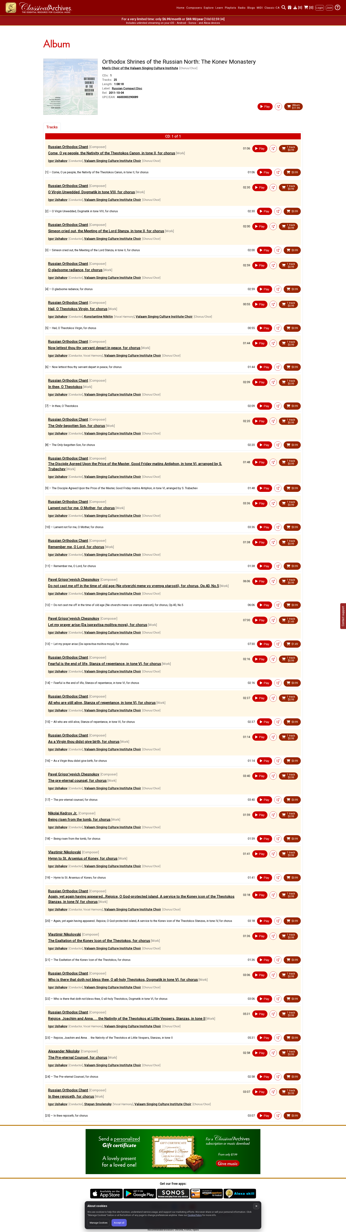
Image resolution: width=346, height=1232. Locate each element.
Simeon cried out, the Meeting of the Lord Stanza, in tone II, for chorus (106, 231)
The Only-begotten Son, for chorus (76, 426)
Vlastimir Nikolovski (64, 852)
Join (329, 7)
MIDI (260, 7)
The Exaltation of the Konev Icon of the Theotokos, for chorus (99, 940)
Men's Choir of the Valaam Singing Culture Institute (140, 68)
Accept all (119, 1222)
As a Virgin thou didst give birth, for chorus (83, 741)
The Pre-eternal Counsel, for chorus (77, 1057)
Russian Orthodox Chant (68, 147)
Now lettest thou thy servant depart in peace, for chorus (94, 348)
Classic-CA (272, 7)
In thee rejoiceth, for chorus (71, 1096)
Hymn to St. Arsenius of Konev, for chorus (82, 858)
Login (319, 7)
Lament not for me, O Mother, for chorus (81, 508)
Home (181, 7)
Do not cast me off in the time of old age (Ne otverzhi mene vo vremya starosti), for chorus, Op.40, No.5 (133, 586)
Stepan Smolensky (98, 1104)
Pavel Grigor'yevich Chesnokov (73, 579)
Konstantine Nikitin (98, 316)
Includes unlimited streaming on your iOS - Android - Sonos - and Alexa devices (173, 23)
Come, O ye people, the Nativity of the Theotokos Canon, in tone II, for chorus (111, 153)
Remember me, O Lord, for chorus (76, 547)
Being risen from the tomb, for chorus (79, 819)
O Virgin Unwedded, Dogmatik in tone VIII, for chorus (91, 192)
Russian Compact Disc (127, 88)
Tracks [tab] (52, 127)
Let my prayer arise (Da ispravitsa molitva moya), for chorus (97, 625)
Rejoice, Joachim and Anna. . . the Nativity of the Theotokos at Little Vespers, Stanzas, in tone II (126, 1018)
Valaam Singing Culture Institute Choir (112, 161)
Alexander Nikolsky (64, 1051)
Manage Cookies (98, 1222)
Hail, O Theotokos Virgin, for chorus (77, 309)
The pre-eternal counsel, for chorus (77, 780)
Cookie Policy (195, 1215)
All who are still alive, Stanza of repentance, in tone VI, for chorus (102, 702)
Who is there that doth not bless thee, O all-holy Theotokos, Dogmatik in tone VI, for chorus (123, 979)
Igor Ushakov (57, 161)
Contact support (343, 616)
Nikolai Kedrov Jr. (62, 813)
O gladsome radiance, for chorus (75, 270)
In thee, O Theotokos (65, 387)
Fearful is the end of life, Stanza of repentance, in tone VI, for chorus (104, 664)
